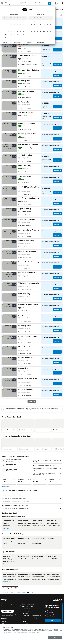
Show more (6, 528)
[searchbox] (12, 4)
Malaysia (17, 592)
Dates (24, 9)
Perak (23, 592)
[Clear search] (18, 3)
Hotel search (5, 592)
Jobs (2, 623)
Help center (25, 623)
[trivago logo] (2, 3)
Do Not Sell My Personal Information (31, 615)
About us (3, 621)
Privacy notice (25, 611)
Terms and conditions (27, 606)
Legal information (26, 608)
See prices (56, 27)
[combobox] (12, 3)
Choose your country (6, 604)
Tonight (6, 42)
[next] (52, 14)
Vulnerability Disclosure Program (30, 618)
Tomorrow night (17, 42)
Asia (11, 592)
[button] (12, 3)
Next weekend (40, 42)
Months (30, 9)
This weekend (29, 42)
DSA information (26, 613)
